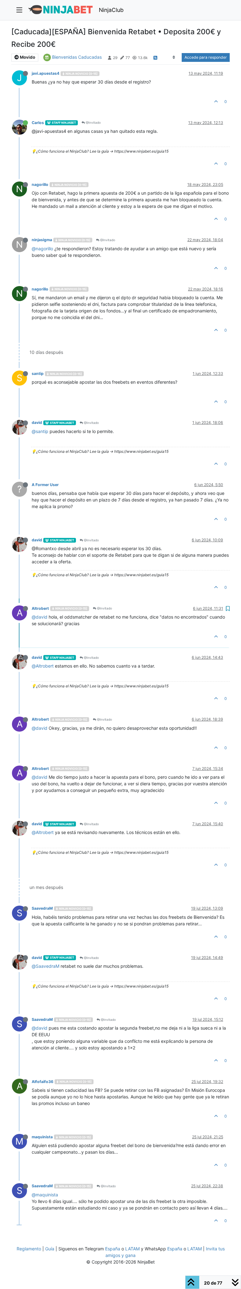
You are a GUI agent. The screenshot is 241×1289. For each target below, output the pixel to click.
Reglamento (29, 1248)
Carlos (38, 122)
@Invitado (93, 122)
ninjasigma (42, 239)
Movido (27, 57)
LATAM (132, 1248)
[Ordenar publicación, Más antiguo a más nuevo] (174, 57)
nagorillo (40, 184)
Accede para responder (206, 57)
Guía (49, 1248)
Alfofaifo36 (42, 1081)
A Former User (45, 484)
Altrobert (40, 608)
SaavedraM (42, 908)
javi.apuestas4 (45, 73)
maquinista (42, 1137)
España (112, 1248)
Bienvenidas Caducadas (77, 57)
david (37, 422)
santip (38, 373)
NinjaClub (111, 10)
